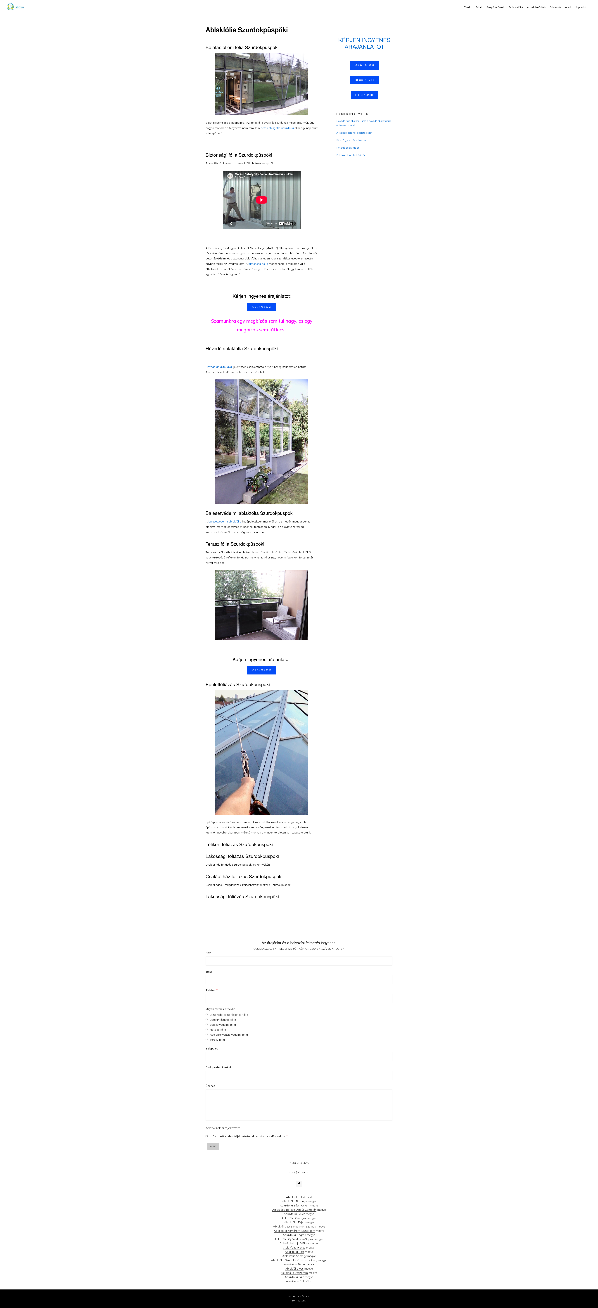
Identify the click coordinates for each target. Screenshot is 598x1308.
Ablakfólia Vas (294, 1268)
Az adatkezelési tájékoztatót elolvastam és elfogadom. (250, 1136)
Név (208, 953)
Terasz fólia (217, 1039)
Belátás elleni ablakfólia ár (350, 155)
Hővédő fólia (218, 1029)
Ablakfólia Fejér (294, 1222)
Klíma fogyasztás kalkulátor (351, 140)
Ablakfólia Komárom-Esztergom (294, 1230)
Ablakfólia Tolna (294, 1264)
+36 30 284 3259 (262, 306)
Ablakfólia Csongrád (294, 1218)
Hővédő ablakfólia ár (347, 147)
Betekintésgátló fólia (223, 1019)
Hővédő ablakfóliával (219, 367)
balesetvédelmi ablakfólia (224, 521)
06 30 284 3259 (299, 1163)
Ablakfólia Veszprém (294, 1273)
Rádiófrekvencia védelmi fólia (229, 1034)
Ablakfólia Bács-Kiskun (294, 1205)
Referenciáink (364, 94)
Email (209, 971)
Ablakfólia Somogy (294, 1256)
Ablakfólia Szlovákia (299, 1281)
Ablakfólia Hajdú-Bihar (294, 1243)
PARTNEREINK (299, 1300)
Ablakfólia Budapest (299, 1197)
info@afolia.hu (364, 80)
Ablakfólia (16, 6)
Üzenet (210, 1086)
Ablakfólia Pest (294, 1251)
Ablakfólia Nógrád (294, 1235)
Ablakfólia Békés (294, 1214)
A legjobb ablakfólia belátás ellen (354, 132)
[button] (590, 5)
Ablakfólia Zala (294, 1277)
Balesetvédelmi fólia (223, 1024)
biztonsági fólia (258, 264)
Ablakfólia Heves (294, 1247)
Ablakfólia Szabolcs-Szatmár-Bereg (294, 1260)
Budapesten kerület (218, 1067)
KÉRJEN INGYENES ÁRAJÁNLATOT (364, 43)
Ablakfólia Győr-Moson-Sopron (294, 1239)
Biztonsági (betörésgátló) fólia (229, 1014)
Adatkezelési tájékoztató (223, 1128)
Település (212, 1048)
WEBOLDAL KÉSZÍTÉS (299, 1296)
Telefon (212, 990)
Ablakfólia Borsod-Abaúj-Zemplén (294, 1209)
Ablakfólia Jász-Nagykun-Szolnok (294, 1226)
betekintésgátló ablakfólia (277, 128)
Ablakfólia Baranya (294, 1201)
